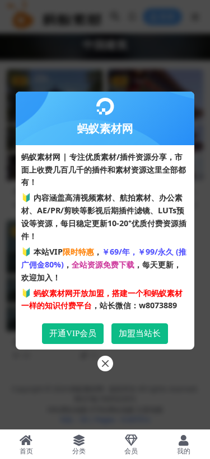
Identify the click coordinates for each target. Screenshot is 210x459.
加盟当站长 (140, 333)
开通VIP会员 (72, 333)
